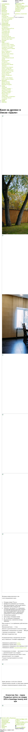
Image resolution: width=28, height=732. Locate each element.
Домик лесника (6, 83)
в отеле (18, 643)
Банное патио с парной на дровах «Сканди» (8, 46)
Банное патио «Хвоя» (8, 44)
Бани (3, 41)
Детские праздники (7, 19)
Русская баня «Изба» (8, 53)
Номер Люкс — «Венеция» (6, 94)
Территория (5, 23)
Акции (3, 5)
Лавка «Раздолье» (7, 75)
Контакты (4, 12)
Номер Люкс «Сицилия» (8, 96)
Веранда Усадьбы (7, 84)
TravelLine (18, 10)
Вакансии (4, 10)
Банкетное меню (6, 36)
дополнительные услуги (20, 647)
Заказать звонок (19, 8)
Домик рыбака (6, 81)
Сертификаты (5, 4)
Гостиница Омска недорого (6, 98)
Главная (18, 11)
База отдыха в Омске (7, 79)
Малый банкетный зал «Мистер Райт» (8, 29)
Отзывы (4, 9)
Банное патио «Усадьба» (5, 61)
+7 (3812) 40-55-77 (20, 7)
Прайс (3, 100)
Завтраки (4, 87)
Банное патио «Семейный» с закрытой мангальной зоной (8, 57)
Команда (4, 8)
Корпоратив (5, 16)
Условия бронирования (8, 37)
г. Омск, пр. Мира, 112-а (21, 6)
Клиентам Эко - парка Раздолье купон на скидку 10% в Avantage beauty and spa (15, 698)
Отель (3, 85)
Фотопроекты (5, 20)
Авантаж (4, 102)
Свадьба (4, 15)
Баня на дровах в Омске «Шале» (6, 52)
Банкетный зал (6, 24)
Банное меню (5, 73)
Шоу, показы (5, 21)
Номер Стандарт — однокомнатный (7, 89)
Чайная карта (5, 43)
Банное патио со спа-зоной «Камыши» (8, 72)
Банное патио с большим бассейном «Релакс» (7, 64)
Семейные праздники (8, 17)
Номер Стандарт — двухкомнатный (7, 92)
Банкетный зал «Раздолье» (6, 26)
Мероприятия (5, 13)
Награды (4, 6)
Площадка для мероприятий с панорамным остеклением (6, 33)
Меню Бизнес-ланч (7, 39)
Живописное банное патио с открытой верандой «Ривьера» (8, 68)
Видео (3, 76)
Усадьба (4, 40)
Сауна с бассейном (7, 77)
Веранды (4, 80)
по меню (19, 644)
